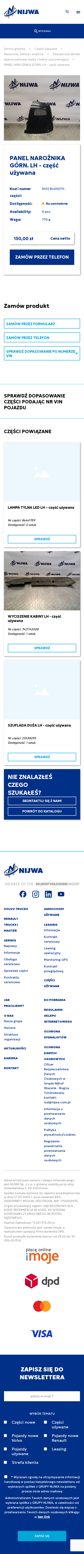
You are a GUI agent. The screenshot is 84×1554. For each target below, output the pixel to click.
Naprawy (10, 946)
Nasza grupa (13, 1021)
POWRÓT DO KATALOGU (42, 811)
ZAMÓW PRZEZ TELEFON (42, 257)
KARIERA (11, 1058)
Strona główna (14, 49)
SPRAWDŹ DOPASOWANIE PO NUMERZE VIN (40, 353)
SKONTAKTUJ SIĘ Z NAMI (42, 801)
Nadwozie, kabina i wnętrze (23, 54)
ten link (44, 1517)
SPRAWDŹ (42, 539)
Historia (9, 1028)
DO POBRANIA (54, 1000)
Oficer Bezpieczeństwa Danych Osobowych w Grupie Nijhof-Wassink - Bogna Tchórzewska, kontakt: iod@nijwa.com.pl (57, 1083)
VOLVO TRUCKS (16, 909)
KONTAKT (11, 1068)
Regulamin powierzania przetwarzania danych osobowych (54, 1150)
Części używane (46, 49)
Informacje (12, 952)
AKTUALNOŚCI (15, 1048)
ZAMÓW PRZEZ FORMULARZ (30, 324)
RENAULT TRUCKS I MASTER (11, 924)
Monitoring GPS (56, 960)
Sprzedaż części (16, 971)
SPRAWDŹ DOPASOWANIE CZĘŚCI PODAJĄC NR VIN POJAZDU (34, 402)
